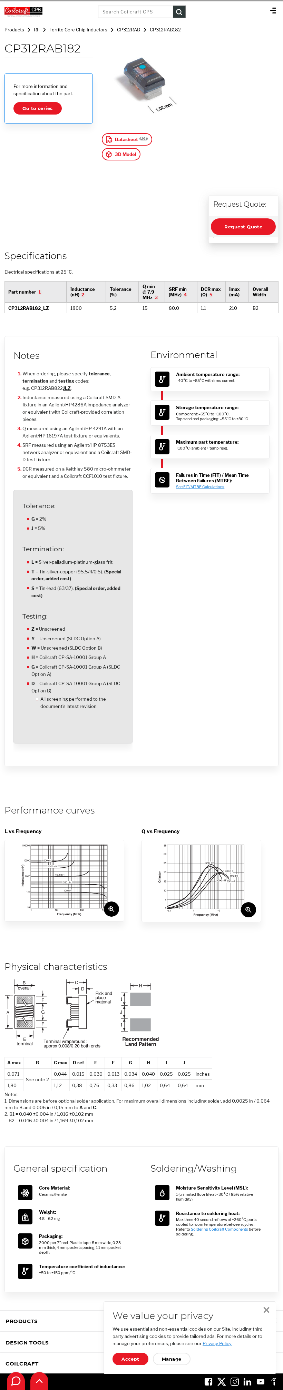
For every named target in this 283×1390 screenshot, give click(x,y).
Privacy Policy (217, 1343)
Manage (172, 1359)
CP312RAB (128, 29)
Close (266, 1310)
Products (14, 29)
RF (37, 29)
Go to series (37, 108)
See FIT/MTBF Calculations (200, 486)
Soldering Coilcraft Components (219, 1229)
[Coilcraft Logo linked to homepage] (49, 11)
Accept (130, 1359)
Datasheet (126, 139)
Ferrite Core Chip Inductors (78, 29)
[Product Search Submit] (179, 12)
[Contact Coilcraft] (16, 1381)
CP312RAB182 (165, 29)
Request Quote (243, 226)
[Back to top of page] (39, 1381)
